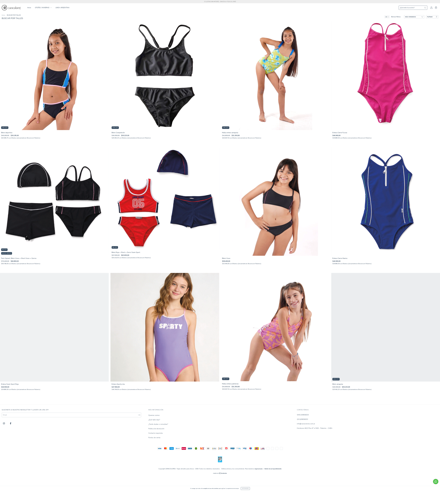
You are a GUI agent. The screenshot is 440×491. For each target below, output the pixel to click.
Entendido (245, 488)
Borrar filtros (396, 17)
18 (386, 17)
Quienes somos (154, 415)
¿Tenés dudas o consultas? (158, 424)
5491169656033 (303, 415)
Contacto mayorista (155, 433)
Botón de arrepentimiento (273, 469)
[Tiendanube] (220, 474)
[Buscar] (425, 8)
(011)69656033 (302, 419)
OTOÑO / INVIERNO (42, 8)
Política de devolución (156, 429)
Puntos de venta (154, 438)
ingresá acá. (259, 469)
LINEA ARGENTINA (62, 8)
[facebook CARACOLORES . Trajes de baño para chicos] (10, 423)
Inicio (29, 8)
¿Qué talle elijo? (154, 420)
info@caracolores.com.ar (306, 424)
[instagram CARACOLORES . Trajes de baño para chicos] (4, 423)
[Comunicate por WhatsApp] (435, 481)
